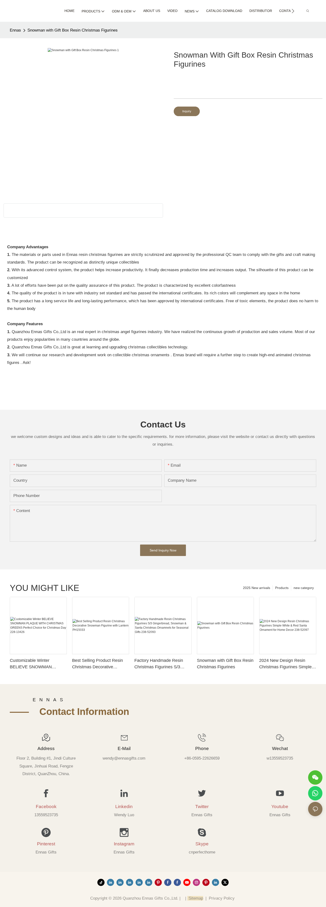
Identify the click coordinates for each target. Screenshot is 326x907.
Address (46, 748)
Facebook (46, 806)
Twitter (202, 806)
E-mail (124, 748)
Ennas (15, 30)
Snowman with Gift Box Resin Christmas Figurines (72, 30)
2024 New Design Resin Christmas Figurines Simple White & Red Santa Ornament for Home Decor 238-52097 (287, 664)
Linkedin (124, 806)
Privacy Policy (222, 898)
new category (304, 588)
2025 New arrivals (256, 588)
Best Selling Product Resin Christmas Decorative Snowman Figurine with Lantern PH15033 (97, 664)
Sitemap (195, 898)
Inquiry (186, 111)
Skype (202, 843)
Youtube (279, 806)
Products (282, 588)
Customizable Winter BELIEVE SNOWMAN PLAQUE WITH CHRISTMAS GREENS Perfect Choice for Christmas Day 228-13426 (38, 664)
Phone (202, 748)
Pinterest (46, 843)
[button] (293, 11)
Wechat (280, 748)
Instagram (124, 843)
